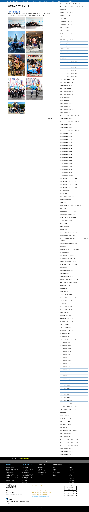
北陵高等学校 (70, 489)
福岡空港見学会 (63, 288)
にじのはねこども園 (70, 493)
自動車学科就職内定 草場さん (66, 145)
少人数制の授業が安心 (10, 472)
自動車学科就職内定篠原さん (66, 391)
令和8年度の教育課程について (66, 276)
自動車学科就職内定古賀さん (66, 358)
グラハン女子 (24, 480)
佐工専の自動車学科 (10, 467)
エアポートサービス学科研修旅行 (67, 255)
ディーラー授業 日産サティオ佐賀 (67, 214)
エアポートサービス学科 (44, 1)
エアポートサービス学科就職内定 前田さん (69, 61)
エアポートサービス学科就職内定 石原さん (69, 70)
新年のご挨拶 (63, 208)
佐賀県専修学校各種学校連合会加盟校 (40, 496)
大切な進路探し (40, 467)
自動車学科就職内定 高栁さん (66, 118)
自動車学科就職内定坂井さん (66, 355)
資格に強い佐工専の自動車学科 (12, 469)
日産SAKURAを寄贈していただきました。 (69, 43)
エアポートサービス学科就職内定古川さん (69, 439)
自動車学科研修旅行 (64, 252)
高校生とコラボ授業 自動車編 (67, 28)
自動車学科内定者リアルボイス (12, 475)
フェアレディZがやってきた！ (66, 294)
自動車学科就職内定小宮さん (66, 376)
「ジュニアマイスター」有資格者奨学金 (68, 264)
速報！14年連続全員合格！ (66, 88)
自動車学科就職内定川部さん (66, 348)
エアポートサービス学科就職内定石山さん (69, 445)
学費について (55, 469)
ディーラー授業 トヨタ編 (66, 300)
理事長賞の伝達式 (64, 193)
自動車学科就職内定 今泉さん (66, 82)
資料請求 (54, 475)
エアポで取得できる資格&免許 (27, 474)
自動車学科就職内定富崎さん (66, 343)
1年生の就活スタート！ (65, 46)
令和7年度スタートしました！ (66, 424)
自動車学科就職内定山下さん (66, 352)
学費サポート (55, 470)
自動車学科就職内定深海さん (66, 433)
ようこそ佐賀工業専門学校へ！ (67, 85)
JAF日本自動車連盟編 (64, 303)
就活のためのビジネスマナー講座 (67, 37)
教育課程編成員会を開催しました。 (67, 199)
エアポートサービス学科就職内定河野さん (69, 339)
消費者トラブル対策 (64, 312)
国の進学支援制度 (56, 472)
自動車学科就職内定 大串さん (66, 112)
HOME (9, 1)
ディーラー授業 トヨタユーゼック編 (68, 297)
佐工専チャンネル (73, 474)
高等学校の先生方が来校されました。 (68, 409)
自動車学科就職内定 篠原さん (66, 94)
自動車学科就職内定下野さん (66, 361)
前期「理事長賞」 (64, 267)
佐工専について (61, 1)
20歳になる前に (63, 18)
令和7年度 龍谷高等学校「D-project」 (68, 261)
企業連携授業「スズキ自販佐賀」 (67, 318)
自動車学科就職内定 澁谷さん (66, 163)
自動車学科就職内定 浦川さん (66, 172)
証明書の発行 (71, 480)
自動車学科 (34, 1)
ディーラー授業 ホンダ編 (66, 306)
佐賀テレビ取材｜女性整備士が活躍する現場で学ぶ (71, 205)
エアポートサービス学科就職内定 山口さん (69, 73)
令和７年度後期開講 (64, 273)
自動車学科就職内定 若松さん (66, 166)
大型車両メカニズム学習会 (66, 315)
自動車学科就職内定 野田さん (66, 109)
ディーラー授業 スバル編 (66, 309)
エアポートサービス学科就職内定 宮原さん (69, 76)
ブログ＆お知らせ (16, 1)
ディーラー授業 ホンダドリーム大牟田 (68, 243)
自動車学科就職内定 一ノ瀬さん (67, 175)
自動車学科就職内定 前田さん (66, 148)
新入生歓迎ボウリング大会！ (66, 418)
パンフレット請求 (66, 510)
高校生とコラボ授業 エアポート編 (67, 31)
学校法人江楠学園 (70, 487)
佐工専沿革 (71, 470)
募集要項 (53, 1)
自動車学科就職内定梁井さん (66, 333)
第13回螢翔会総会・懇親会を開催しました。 (69, 235)
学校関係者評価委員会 (65, 49)
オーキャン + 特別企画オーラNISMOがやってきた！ (71, 3)
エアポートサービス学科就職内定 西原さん (69, 130)
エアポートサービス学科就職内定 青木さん (69, 121)
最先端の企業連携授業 (10, 474)
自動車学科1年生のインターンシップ (68, 258)
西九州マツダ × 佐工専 (65, 285)
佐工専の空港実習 (25, 472)
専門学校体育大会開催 (65, 226)
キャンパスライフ (40, 469)
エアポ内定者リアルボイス (27, 477)
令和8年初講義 (63, 202)
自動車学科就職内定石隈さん (66, 370)
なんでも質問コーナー (41, 472)
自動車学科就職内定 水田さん (66, 154)
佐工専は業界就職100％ (10, 470)
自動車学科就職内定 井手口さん (67, 79)
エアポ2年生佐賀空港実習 (65, 324)
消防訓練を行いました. (65, 229)
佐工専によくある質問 (41, 470)
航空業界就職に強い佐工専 (27, 475)
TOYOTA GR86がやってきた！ (66, 34)
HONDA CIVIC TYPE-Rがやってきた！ (68, 282)
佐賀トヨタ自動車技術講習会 (66, 270)
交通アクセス (71, 472)
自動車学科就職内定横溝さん (66, 385)
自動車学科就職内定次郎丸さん (67, 379)
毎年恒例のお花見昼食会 (65, 97)
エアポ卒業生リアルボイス (27, 478)
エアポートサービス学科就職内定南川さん (69, 442)
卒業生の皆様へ (70, 1)
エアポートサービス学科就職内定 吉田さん (69, 187)
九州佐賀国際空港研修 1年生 (66, 21)
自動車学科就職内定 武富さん (66, 127)
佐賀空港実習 (63, 246)
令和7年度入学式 (63, 427)
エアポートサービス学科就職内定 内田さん (69, 55)
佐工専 (13, 458)
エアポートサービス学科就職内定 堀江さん (69, 64)
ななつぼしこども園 (70, 491)
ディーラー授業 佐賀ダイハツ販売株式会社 (69, 249)
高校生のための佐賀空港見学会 (67, 196)
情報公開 (70, 475)
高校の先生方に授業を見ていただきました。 (69, 52)
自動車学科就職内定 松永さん (66, 160)
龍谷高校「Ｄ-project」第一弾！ (67, 40)
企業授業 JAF (63, 9)
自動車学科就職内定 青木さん (66, 151)
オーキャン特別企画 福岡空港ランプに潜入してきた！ (72, 6)
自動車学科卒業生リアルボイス (12, 477)
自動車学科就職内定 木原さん (66, 136)
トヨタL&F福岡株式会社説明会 (66, 220)
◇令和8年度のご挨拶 (64, 100)
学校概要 (70, 467)
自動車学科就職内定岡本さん (66, 448)
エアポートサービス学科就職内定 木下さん (69, 115)
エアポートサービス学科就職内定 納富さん (69, 67)
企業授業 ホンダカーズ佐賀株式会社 (68, 12)
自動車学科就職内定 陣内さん (66, 157)
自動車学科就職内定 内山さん (66, 139)
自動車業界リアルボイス (11, 480)
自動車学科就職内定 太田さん (66, 124)
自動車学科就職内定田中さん (66, 367)
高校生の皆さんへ (26, 1)
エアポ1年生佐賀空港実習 (65, 327)
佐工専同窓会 (71, 482)
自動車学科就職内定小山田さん (67, 373)
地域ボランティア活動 (65, 421)
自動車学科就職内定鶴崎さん (66, 345)
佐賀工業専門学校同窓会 (70, 495)
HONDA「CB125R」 (64, 415)
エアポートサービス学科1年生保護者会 (68, 217)
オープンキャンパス (57, 474)
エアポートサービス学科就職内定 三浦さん (69, 184)
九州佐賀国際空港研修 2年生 (66, 25)
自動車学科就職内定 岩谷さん (66, 91)
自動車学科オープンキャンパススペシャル (69, 321)
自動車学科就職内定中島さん (66, 336)
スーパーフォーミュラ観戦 (66, 403)
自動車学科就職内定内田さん (66, 364)
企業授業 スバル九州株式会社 (67, 16)
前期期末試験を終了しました (66, 291)
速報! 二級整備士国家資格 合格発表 (68, 430)
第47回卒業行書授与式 (65, 190)
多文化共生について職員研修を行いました (69, 279)
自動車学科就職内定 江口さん (66, 169)
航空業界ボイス (25, 482)
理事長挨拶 (71, 469)
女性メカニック (9, 478)
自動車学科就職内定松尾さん (66, 451)
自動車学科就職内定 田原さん (66, 133)
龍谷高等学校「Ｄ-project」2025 (67, 330)
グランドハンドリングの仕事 (27, 469)
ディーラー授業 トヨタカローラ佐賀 (68, 211)
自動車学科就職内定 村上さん (66, 142)
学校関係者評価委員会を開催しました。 (68, 406)
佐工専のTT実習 (25, 470)
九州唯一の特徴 (25, 467)
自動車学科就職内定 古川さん (66, 106)
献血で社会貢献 (63, 58)
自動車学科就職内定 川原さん (66, 103)
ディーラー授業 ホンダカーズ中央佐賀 (68, 232)
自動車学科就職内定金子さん (66, 397)
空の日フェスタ (63, 223)
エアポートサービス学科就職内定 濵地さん (69, 178)
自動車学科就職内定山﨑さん (66, 382)
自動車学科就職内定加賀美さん (67, 400)
